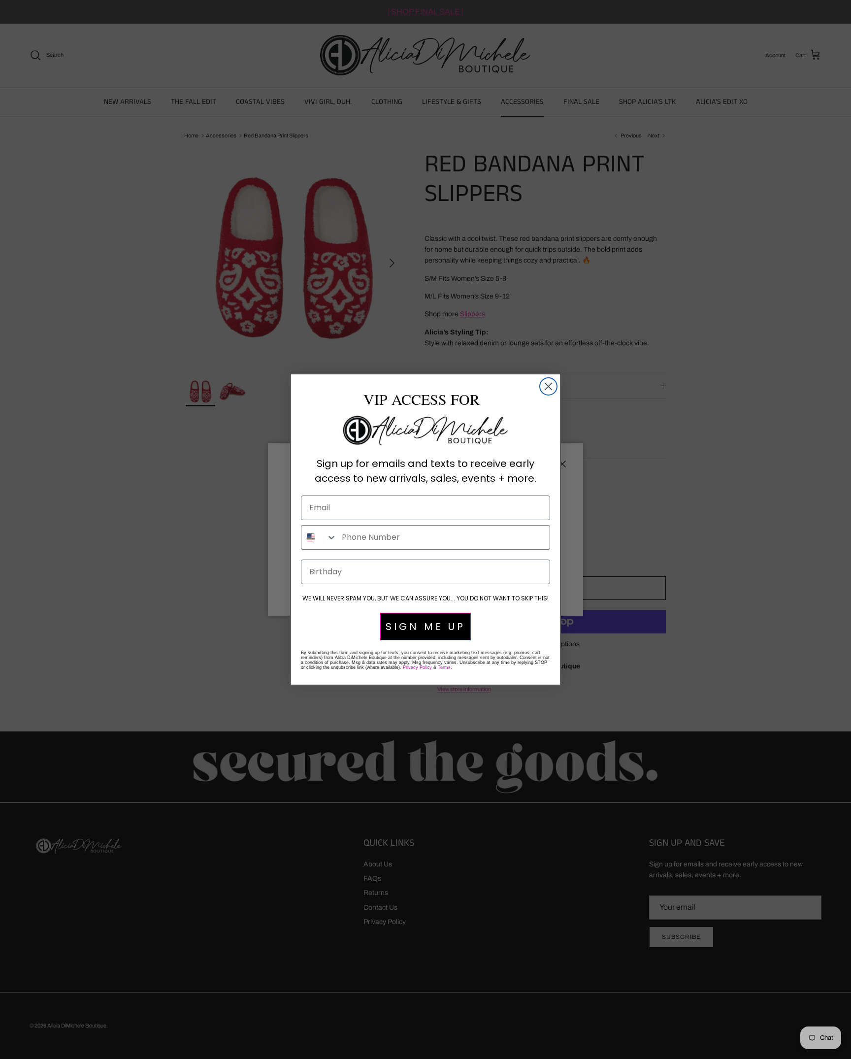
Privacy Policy (417, 667)
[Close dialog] (548, 386)
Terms (444, 667)
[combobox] (319, 537)
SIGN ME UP (425, 626)
